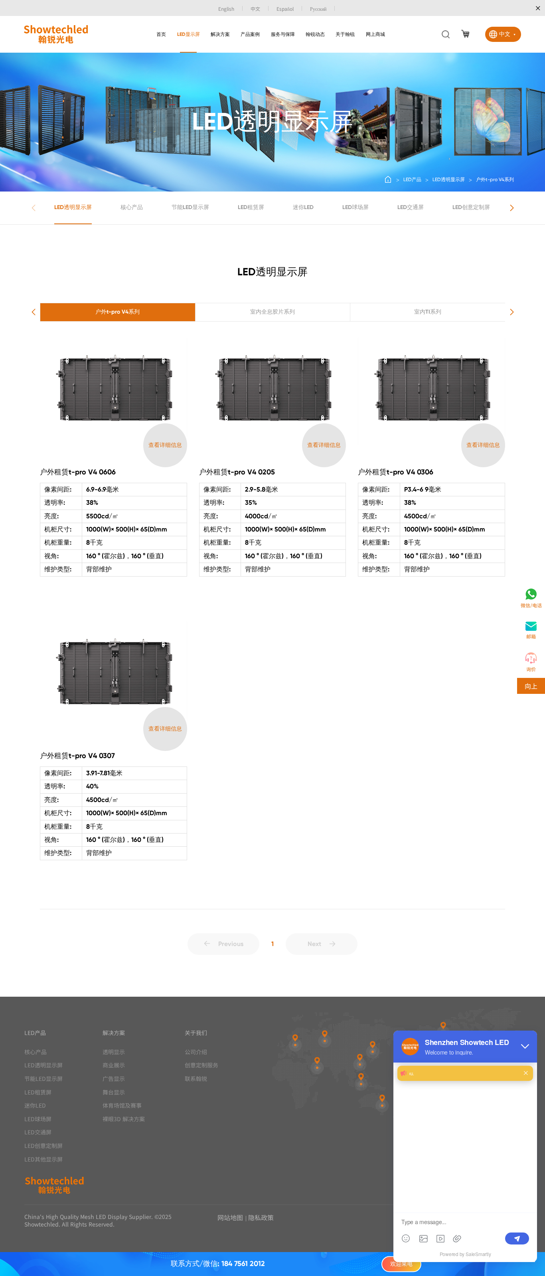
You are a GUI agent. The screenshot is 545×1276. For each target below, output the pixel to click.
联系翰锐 (196, 1078)
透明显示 (114, 1052)
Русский (318, 8)
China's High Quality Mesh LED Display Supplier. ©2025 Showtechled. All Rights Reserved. (98, 1221)
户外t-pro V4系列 (495, 179)
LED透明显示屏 (448, 179)
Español (285, 8)
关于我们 (196, 1033)
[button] (511, 208)
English (226, 8)
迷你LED (303, 207)
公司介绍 (196, 1052)
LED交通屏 (410, 207)
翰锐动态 (315, 34)
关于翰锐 (345, 34)
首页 (161, 34)
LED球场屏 (355, 207)
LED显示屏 (188, 34)
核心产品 (131, 207)
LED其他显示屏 (43, 1159)
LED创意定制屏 (471, 207)
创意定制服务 (201, 1065)
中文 (255, 8)
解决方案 (220, 34)
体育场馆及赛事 (122, 1105)
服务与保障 (283, 34)
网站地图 (230, 1217)
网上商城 (375, 34)
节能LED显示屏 (190, 207)
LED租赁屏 (251, 207)
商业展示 (114, 1065)
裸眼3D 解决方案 (124, 1119)
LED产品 (412, 179)
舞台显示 (114, 1092)
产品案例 (250, 34)
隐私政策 (261, 1217)
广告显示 (114, 1078)
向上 (531, 686)
